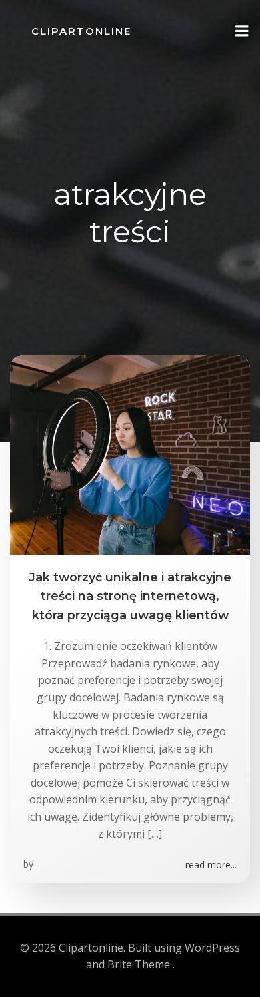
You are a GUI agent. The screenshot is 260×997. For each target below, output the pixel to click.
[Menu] (242, 31)
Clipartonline (81, 31)
